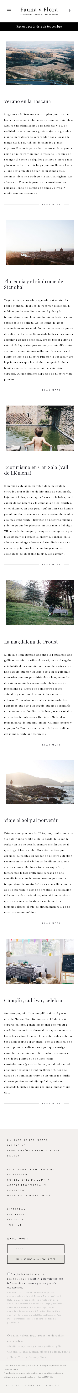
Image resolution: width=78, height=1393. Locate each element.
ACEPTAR (13, 1385)
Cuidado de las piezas (27, 1140)
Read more (51, 204)
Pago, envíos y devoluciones (33, 1151)
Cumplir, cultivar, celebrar (34, 1000)
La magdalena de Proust (31, 641)
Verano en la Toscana (27, 101)
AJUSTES (47, 1377)
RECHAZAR (33, 1385)
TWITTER (14, 1225)
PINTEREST (16, 1214)
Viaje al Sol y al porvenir (31, 820)
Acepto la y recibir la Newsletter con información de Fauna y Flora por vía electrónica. (35, 1280)
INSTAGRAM (16, 1209)
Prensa (13, 1156)
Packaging (16, 1145)
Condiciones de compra (28, 1180)
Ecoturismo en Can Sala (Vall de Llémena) (36, 470)
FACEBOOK (15, 1220)
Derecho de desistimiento (31, 1196)
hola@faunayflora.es (44, 1315)
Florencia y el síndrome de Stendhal (33, 284)
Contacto (15, 1190)
